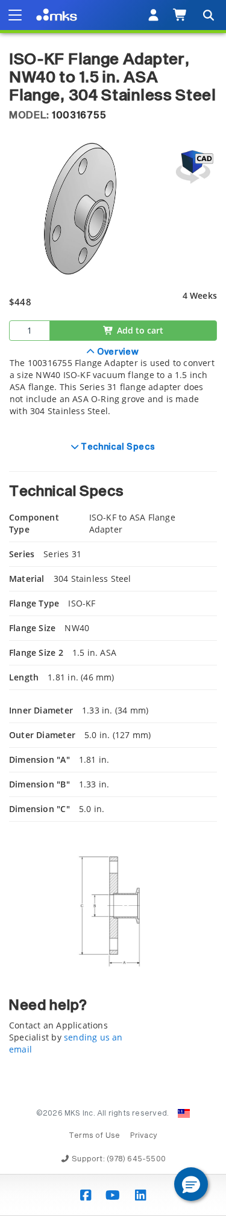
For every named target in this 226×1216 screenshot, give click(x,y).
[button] (191, 1184)
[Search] (208, 15)
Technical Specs (116, 447)
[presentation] (113, 608)
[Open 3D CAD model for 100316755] (193, 166)
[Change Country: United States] (184, 1113)
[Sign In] (153, 15)
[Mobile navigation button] (15, 15)
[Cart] (180, 15)
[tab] (113, 388)
